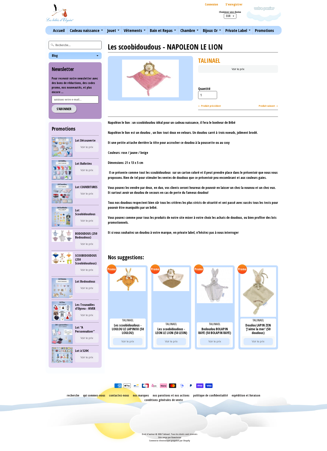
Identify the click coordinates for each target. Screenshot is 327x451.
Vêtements (133, 30)
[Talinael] (59, 13)
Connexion (211, 4)
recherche (73, 395)
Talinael (166, 434)
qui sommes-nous (94, 395)
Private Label (236, 30)
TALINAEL (209, 60)
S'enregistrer (234, 4)
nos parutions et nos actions (171, 395)
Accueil (59, 30)
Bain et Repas (161, 30)
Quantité (204, 88)
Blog (55, 55)
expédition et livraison (246, 395)
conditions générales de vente (163, 400)
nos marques (141, 395)
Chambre (187, 30)
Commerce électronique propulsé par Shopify (169, 440)
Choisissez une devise (230, 12)
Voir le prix (86, 147)
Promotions (264, 30)
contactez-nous (119, 395)
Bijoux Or (210, 30)
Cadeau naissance (85, 30)
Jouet (111, 30)
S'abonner (64, 109)
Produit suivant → (268, 105)
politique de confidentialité (210, 395)
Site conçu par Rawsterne (169, 437)
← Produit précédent (209, 105)
